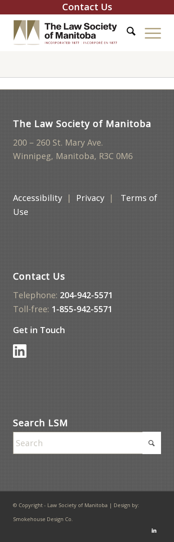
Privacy (90, 197)
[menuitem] (126, 32)
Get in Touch (40, 329)
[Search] (126, 32)
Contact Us (87, 6)
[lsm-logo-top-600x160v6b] (72, 32)
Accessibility (37, 197)
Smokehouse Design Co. (43, 518)
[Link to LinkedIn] (154, 530)
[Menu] (148, 32)
